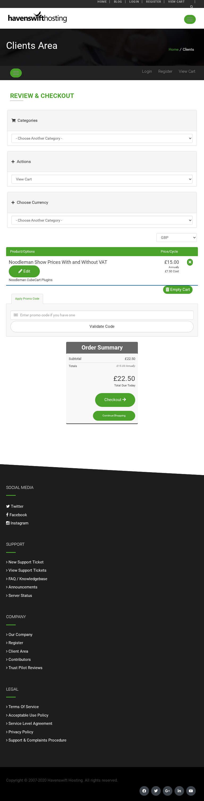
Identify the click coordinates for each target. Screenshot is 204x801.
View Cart (187, 71)
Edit (26, 271)
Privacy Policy (20, 732)
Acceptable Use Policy (28, 715)
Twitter (16, 506)
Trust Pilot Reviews (25, 667)
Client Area (18, 651)
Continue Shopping (114, 415)
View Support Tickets (27, 570)
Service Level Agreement (30, 723)
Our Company (20, 634)
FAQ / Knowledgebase (27, 578)
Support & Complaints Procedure (37, 740)
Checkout (113, 399)
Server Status (20, 595)
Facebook (17, 515)
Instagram (19, 523)
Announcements (22, 587)
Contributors (19, 659)
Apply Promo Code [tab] (27, 298)
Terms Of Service (23, 706)
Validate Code (102, 326)
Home (173, 49)
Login (147, 71)
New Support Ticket (26, 562)
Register (165, 71)
